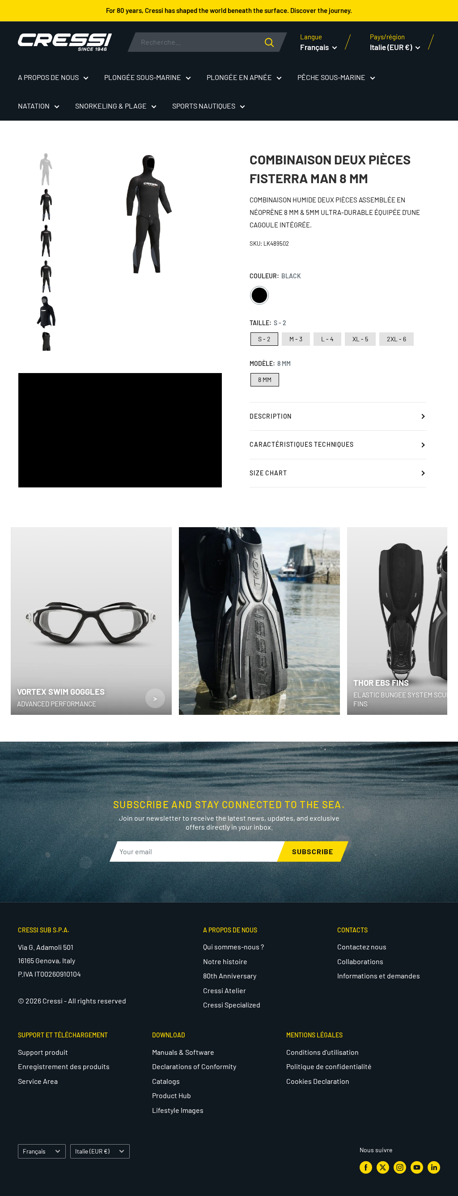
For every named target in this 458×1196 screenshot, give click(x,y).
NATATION (34, 105)
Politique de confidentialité (329, 1066)
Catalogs (166, 1081)
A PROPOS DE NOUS (48, 77)
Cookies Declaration (317, 1081)
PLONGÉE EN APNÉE (239, 77)
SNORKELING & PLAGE (111, 105)
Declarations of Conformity (194, 1066)
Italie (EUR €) (92, 1151)
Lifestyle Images (178, 1110)
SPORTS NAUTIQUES (203, 105)
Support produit (43, 1052)
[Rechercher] (276, 42)
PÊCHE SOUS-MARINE (331, 77)
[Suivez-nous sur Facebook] (366, 1167)
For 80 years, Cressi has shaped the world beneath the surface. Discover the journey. (229, 10)
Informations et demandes (378, 975)
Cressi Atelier (224, 990)
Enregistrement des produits (64, 1066)
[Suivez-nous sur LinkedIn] (434, 1167)
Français (34, 1151)
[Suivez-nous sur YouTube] (417, 1167)
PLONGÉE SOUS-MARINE (142, 77)
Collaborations (360, 961)
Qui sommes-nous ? (233, 946)
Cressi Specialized (231, 1004)
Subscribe (312, 851)
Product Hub (171, 1095)
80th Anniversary (229, 975)
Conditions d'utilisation (322, 1052)
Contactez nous (361, 946)
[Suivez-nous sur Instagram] (400, 1167)
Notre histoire (225, 961)
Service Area (38, 1081)
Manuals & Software (183, 1052)
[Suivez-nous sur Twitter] (383, 1167)
